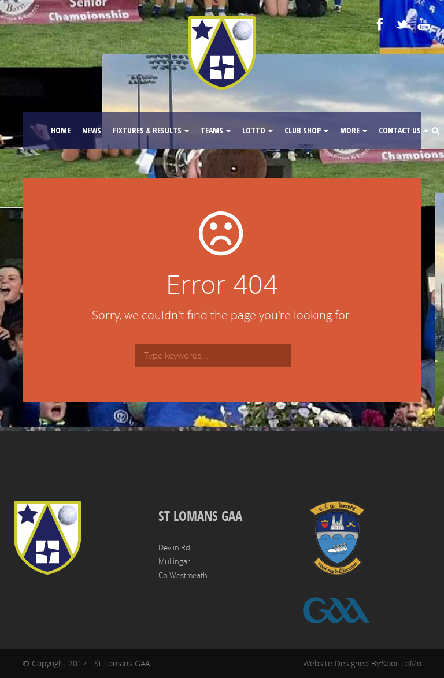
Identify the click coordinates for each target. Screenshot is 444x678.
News (91, 130)
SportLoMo (401, 663)
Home (61, 130)
